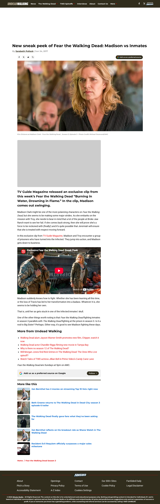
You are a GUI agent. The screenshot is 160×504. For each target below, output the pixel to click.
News (33, 4)
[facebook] (139, 4)
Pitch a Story (23, 485)
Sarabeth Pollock (24, 51)
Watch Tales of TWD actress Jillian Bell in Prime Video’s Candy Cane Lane (57, 359)
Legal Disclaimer (134, 485)
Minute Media (18, 497)
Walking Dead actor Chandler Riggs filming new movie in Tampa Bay (54, 344)
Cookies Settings (83, 490)
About (92, 4)
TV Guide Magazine (53, 235)
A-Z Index (55, 490)
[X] (144, 4)
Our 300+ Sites (109, 481)
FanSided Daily (133, 481)
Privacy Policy (58, 485)
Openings (55, 481)
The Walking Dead (47, 4)
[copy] (33, 57)
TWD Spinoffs (66, 4)
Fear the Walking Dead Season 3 (41, 461)
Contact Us (103, 4)
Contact (79, 481)
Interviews (82, 4)
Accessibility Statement (29, 490)
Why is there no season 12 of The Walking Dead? (44, 348)
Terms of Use (81, 485)
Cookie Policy (108, 485)
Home (20, 461)
